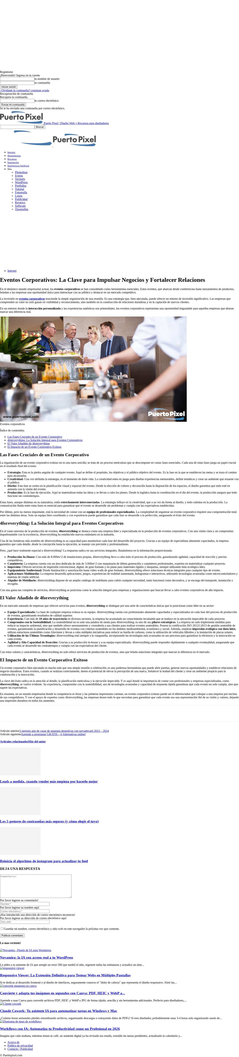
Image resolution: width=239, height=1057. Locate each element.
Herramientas (14, 155)
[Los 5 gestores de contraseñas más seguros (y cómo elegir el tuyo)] (20, 814)
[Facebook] (6, 713)
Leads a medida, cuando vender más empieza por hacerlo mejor (49, 781)
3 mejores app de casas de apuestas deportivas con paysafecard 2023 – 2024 (64, 730)
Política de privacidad (20, 1045)
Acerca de (13, 1042)
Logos (18, 195)
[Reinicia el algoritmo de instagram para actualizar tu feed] (20, 854)
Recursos (12, 159)
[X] (19, 713)
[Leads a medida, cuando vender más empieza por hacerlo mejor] (20, 774)
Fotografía (21, 192)
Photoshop (21, 172)
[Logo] (26, 145)
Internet (11, 152)
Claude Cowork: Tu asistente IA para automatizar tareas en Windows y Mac (58, 1011)
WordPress (21, 182)
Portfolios (20, 185)
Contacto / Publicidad (20, 1048)
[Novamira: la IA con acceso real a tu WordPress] (25, 950)
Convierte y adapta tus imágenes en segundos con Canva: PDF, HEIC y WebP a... (62, 993)
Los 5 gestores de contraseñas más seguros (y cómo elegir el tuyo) (49, 821)
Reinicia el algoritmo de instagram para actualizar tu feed (44, 861)
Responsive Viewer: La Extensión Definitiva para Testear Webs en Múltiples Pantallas (65, 975)
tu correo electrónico (47, 100)
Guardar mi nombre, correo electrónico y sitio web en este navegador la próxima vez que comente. (62, 928)
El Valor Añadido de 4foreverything (28, 443)
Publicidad (21, 199)
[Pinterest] (33, 713)
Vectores (20, 179)
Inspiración (13, 162)
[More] (73, 713)
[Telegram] (60, 713)
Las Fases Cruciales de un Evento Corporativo (34, 436)
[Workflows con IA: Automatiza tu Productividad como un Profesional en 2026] (20, 1021)
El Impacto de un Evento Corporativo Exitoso (34, 446)
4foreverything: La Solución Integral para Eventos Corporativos (45, 440)
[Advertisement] (119, 240)
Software (20, 205)
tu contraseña (42, 82)
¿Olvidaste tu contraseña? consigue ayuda (24, 90)
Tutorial (19, 189)
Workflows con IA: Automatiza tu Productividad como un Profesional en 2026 (60, 1029)
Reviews (20, 202)
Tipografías (21, 209)
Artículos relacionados (14, 741)
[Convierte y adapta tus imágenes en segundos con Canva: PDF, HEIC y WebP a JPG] (18, 985)
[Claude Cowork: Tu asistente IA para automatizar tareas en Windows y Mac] (10, 1003)
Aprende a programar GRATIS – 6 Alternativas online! (53, 734)
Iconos (19, 175)
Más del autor (37, 741)
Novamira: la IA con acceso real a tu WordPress (36, 957)
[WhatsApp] (46, 713)
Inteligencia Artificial (18, 165)
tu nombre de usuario (47, 78)
